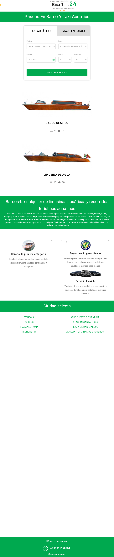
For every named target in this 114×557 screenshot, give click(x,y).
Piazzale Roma (29, 326)
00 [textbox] (76, 60)
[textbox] (41, 46)
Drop (60, 41)
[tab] (40, 31)
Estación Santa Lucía (85, 322)
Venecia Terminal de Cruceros (85, 331)
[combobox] (41, 46)
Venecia (29, 317)
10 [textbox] (61, 60)
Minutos (77, 54)
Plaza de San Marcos (85, 326)
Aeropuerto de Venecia (84, 317)
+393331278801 (60, 548)
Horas (60, 54)
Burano (29, 322)
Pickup (29, 41)
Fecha (29, 54)
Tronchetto (29, 331)
